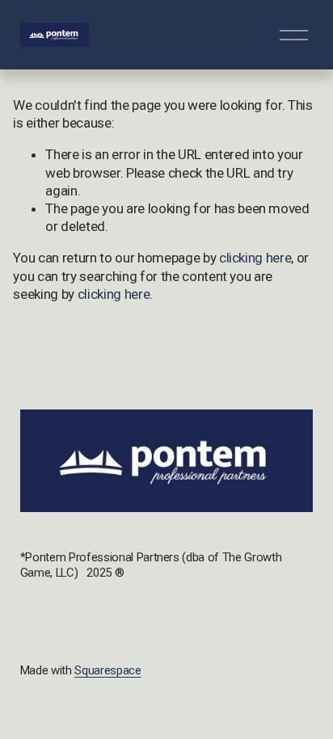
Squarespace (107, 670)
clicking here (255, 258)
